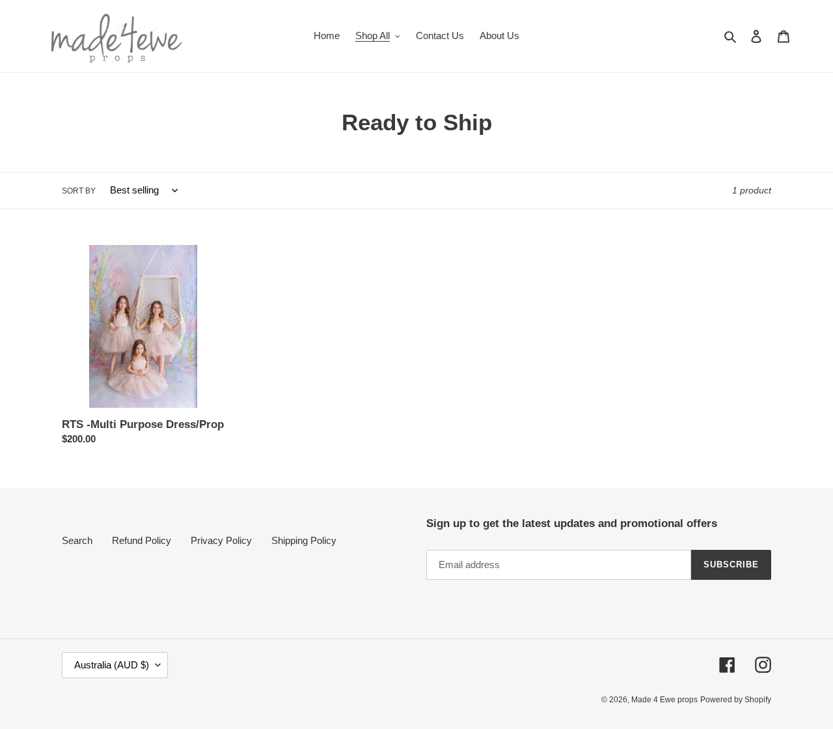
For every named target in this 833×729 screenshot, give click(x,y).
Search (77, 540)
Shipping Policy (303, 540)
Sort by (79, 190)
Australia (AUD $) (111, 664)
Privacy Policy (221, 540)
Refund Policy (141, 540)
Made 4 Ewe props (664, 699)
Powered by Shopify (735, 699)
